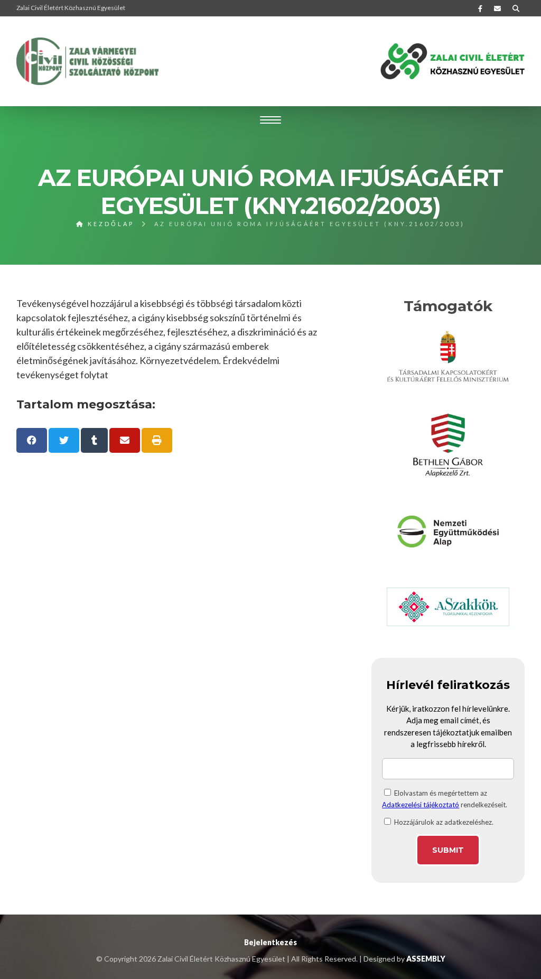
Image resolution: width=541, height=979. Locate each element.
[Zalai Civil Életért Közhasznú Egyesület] (87, 61)
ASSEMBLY (425, 958)
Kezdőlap (109, 223)
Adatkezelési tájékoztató (420, 804)
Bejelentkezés (270, 942)
